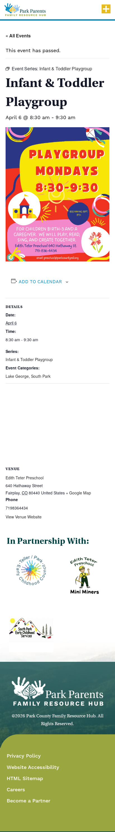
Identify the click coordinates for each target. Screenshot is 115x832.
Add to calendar (40, 282)
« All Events (18, 35)
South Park (41, 376)
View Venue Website (24, 517)
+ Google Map (78, 493)
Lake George (17, 376)
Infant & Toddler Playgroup (29, 359)
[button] (25, 10)
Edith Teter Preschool (25, 477)
